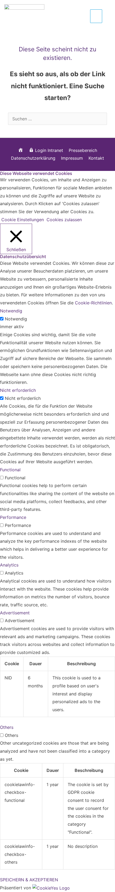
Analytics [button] (9, 565)
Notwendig (16, 318)
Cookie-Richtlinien (93, 302)
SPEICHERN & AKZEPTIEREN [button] (29, 879)
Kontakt (96, 158)
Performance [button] (13, 517)
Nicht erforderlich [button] (18, 390)
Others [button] (6, 727)
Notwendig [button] (11, 310)
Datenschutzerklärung (33, 158)
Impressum (72, 158)
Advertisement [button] (15, 612)
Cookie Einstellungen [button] (22, 219)
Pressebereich (83, 150)
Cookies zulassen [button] (64, 219)
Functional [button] (10, 469)
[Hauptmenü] (96, 16)
